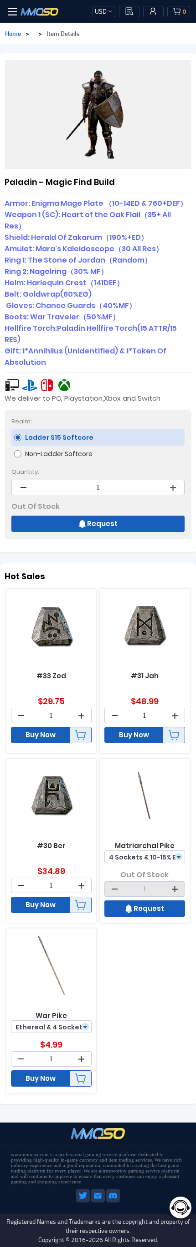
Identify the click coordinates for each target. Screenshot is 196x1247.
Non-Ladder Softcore (59, 453)
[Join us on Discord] (113, 1200)
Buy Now (41, 735)
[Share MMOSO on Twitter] (83, 1200)
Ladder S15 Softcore (59, 437)
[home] (39, 11)
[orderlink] (129, 11)
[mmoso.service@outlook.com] (98, 1200)
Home (13, 33)
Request (102, 523)
